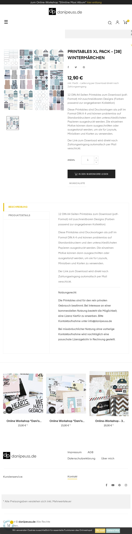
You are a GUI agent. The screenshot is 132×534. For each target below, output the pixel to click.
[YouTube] (113, 485)
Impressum (75, 452)
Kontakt (72, 476)
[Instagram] (126, 485)
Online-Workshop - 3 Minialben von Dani (109, 421)
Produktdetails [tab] (19, 215)
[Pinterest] (119, 485)
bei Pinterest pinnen (84, 67)
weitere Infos (113, 531)
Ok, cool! (100, 531)
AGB (90, 452)
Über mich (107, 458)
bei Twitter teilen (76, 67)
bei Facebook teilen (68, 67)
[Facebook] (106, 485)
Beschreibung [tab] (18, 207)
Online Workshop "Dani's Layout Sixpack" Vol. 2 (23, 421)
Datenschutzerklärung (81, 458)
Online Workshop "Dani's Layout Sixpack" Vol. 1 (66, 421)
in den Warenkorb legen (93, 174)
